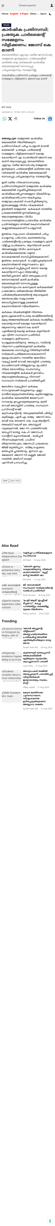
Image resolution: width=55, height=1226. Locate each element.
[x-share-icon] (10, 120)
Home (5, 14)
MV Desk (6, 107)
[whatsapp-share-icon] (4, 120)
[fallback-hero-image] (12, 557)
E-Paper (24, 14)
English (14, 14)
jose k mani (15, 481)
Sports (44, 14)
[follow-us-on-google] (50, 118)
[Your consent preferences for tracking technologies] (50, 1221)
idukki (5, 481)
